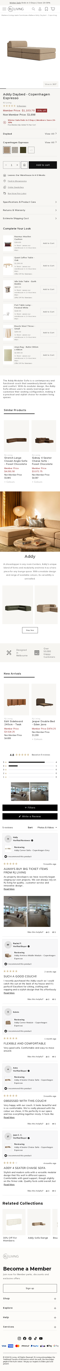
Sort (30, 827)
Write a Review (36, 817)
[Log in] (39, 9)
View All (50, 133)
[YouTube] (41, 1339)
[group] (16, 653)
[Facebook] (25, 1339)
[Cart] (52, 9)
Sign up (30, 1288)
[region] (30, 791)
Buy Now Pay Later (17, 193)
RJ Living (7, 103)
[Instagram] (19, 1339)
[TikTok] (35, 1339)
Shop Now (30, 630)
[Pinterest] (30, 1339)
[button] (4, 9)
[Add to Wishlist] (24, 165)
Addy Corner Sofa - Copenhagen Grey (31, 850)
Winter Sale (15, 3)
